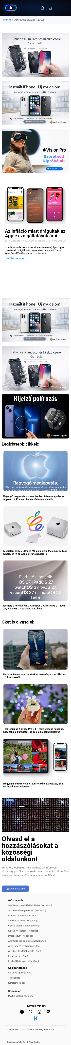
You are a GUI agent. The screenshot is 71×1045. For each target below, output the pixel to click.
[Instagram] (39, 1012)
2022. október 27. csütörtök (21, 241)
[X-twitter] (31, 1012)
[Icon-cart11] (42, 8)
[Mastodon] (48, 1012)
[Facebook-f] (22, 1012)
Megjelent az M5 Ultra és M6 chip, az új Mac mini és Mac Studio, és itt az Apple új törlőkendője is (35, 552)
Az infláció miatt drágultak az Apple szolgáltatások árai (35, 233)
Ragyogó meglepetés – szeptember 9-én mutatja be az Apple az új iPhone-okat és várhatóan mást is (33, 498)
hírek (42, 241)
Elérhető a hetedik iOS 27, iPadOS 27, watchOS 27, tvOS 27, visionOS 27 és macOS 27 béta (34, 607)
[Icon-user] (50, 8)
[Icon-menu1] (59, 8)
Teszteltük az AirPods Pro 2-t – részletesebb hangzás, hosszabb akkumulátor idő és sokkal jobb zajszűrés (33, 730)
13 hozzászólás (56, 241)
